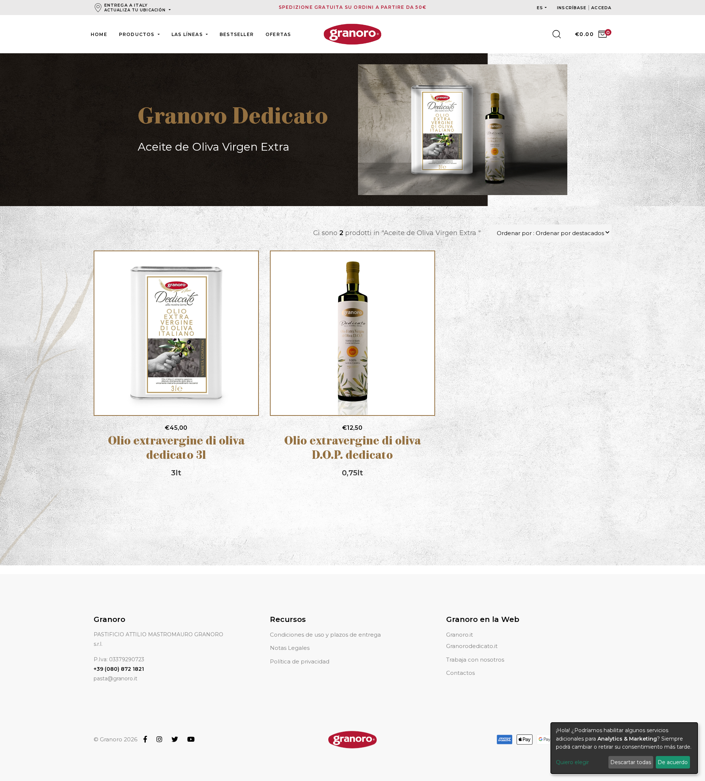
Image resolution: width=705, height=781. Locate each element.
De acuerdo (673, 762)
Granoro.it (459, 634)
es (540, 7)
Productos (137, 34)
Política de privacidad (299, 661)
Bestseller (237, 34)
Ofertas (278, 34)
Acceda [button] (601, 7)
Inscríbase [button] (572, 7)
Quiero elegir (572, 762)
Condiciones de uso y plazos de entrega (325, 634)
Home (99, 34)
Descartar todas (630, 762)
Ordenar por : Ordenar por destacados (550, 233)
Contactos (460, 672)
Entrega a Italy (135, 7)
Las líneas (187, 34)
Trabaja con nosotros (475, 659)
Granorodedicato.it (472, 646)
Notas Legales (290, 647)
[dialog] (624, 748)
